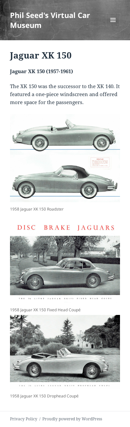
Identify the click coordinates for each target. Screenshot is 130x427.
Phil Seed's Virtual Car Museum (50, 20)
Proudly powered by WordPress (72, 419)
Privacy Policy (23, 419)
